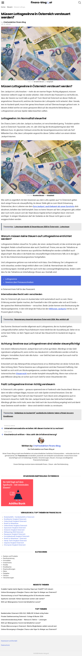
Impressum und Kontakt (9, 641)
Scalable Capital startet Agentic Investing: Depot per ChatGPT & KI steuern (27, 589)
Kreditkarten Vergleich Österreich (15, 519)
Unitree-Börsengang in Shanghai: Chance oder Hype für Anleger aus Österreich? (29, 592)
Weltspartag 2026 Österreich (13, 532)
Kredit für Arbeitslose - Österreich (15, 538)
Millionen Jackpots (57, 309)
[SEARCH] (79, 2)
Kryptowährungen (9, 569)
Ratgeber (6, 573)
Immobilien (7, 560)
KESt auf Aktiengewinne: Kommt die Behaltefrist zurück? (21, 602)
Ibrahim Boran (39, 82)
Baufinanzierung (8, 558)
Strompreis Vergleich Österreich (15, 545)
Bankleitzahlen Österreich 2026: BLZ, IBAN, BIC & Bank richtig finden (24, 613)
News (5, 571)
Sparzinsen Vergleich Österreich (15, 528)
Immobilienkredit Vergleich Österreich (16, 536)
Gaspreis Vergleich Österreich (14, 543)
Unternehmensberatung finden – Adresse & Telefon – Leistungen (24, 620)
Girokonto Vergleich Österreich (14, 530)
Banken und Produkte (10, 556)
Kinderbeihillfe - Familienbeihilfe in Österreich (19, 517)
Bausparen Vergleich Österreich (14, 534)
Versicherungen (8, 578)
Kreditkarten (7, 567)
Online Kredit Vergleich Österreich (15, 521)
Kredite (5, 565)
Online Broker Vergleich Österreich (15, 525)
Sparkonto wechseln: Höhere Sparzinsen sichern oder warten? (23, 599)
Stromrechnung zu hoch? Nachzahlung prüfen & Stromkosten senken (25, 595)
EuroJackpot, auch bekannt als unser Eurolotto (53, 206)
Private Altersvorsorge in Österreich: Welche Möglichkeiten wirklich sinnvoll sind (28, 626)
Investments (7, 563)
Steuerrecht (21, 373)
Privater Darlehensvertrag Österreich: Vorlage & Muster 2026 (22, 616)
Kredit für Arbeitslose (11, 523)
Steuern (6, 575)
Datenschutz (5, 645)
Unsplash (50, 82)
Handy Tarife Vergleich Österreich (15, 540)
